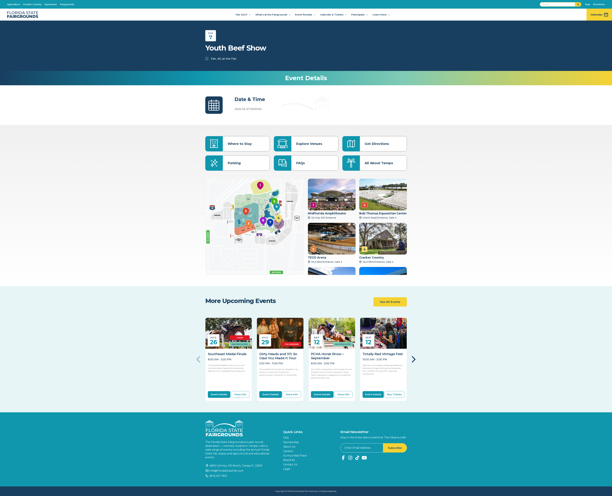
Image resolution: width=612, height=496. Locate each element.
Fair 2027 (241, 14)
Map (587, 4)
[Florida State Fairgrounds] (239, 428)
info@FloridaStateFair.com (226, 470)
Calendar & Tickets (331, 14)
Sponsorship (291, 442)
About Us (289, 446)
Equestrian (51, 4)
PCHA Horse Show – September (327, 356)
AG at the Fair (227, 58)
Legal (286, 468)
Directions (599, 4)
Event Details (219, 394)
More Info (240, 394)
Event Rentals (303, 14)
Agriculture (13, 4)
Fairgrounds (67, 4)
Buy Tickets (394, 394)
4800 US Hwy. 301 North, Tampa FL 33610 (236, 465)
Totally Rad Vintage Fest (383, 354)
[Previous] (199, 359)
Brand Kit (289, 460)
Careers (288, 451)
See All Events (390, 301)
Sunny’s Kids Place (295, 455)
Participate (358, 14)
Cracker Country (32, 4)
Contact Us (290, 464)
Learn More (380, 14)
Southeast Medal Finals (227, 354)
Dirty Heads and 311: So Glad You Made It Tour (278, 356)
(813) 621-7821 (218, 475)
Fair (213, 58)
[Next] (413, 359)
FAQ (286, 437)
